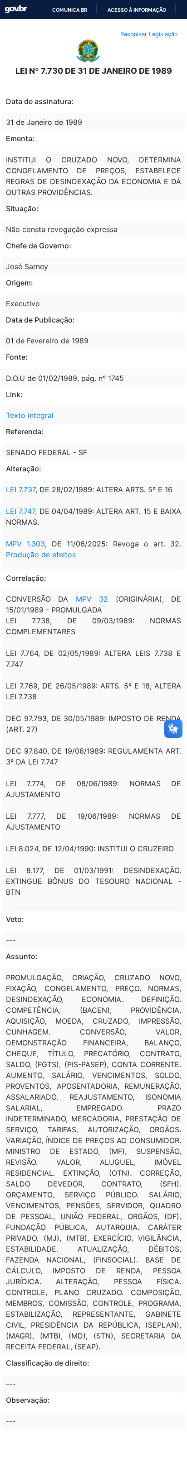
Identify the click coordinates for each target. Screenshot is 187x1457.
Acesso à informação (137, 10)
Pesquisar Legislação (149, 34)
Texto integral (30, 415)
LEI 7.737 (20, 489)
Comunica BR (69, 10)
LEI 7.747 (20, 511)
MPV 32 (92, 598)
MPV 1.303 (25, 543)
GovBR (16, 9)
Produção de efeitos (41, 554)
